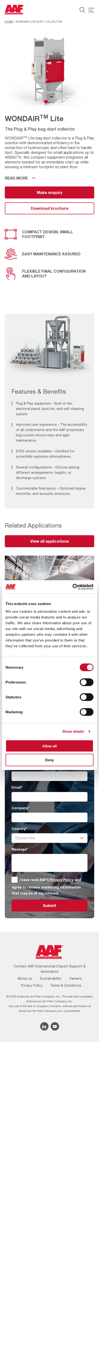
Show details (73, 731)
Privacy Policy (62, 880)
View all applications (49, 541)
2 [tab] (53, 101)
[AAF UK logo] (14, 9)
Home (9, 21)
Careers (75, 978)
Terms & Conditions (65, 985)
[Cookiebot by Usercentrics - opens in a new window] (72, 587)
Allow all (49, 746)
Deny (49, 760)
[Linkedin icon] (44, 1026)
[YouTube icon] (55, 1026)
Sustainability (51, 978)
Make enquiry (49, 192)
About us (25, 978)
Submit (49, 905)
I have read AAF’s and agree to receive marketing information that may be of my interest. (46, 886)
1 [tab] (46, 101)
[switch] (86, 682)
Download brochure (49, 208)
